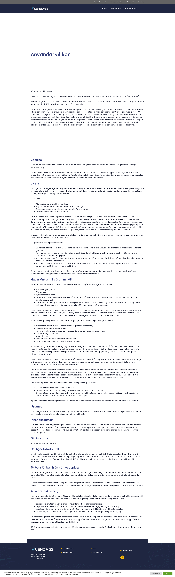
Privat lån (141, 2)
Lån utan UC (130, 2)
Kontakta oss (127, 550)
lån (106, 2)
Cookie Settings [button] (156, 573)
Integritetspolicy (68, 548)
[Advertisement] (87, 36)
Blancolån (97, 2)
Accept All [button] (168, 573)
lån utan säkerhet (116, 2)
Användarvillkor (68, 552)
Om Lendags (116, 9)
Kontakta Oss (131, 9)
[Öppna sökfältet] (141, 8)
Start (104, 9)
